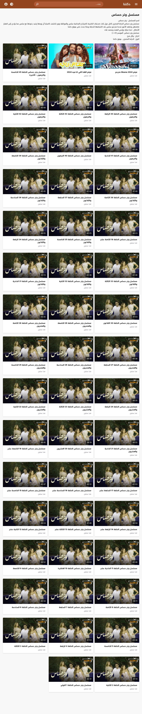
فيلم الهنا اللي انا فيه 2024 (79, 72)
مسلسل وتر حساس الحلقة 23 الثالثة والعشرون (75, 408)
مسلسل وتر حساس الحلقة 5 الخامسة (120, 646)
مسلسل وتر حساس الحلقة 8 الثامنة (121, 607)
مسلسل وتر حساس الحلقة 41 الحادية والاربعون (121, 157)
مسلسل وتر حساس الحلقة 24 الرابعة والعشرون (121, 408)
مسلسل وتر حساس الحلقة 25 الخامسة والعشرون (28, 366)
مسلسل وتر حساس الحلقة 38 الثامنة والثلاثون (120, 199)
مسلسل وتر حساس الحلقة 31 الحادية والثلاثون (29, 283)
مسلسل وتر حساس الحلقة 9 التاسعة (29, 568)
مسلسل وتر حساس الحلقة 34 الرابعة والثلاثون (29, 241)
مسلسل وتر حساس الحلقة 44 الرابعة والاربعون (121, 115)
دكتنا (126, 4)
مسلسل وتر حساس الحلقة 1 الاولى (76, 685)
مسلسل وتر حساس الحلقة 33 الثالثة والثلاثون (121, 283)
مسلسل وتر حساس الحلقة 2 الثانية (121, 685)
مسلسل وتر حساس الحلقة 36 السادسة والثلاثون (28, 199)
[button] (37, 4)
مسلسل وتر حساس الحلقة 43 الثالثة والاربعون (75, 115)
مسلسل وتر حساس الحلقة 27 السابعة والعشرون (120, 366)
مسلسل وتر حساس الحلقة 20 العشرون (74, 448)
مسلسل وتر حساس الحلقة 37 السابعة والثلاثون (74, 199)
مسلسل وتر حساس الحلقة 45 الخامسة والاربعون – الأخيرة (28, 73)
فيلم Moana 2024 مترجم (126, 72)
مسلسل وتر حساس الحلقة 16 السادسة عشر (71, 490)
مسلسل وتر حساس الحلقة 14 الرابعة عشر (118, 529)
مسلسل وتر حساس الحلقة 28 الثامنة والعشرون (29, 324)
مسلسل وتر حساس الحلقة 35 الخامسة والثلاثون (74, 241)
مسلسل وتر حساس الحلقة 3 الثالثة (29, 646)
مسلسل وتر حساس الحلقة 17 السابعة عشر (118, 490)
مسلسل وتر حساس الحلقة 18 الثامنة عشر (118, 239)
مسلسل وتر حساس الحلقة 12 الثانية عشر (27, 529)
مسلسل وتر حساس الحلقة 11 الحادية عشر (118, 568)
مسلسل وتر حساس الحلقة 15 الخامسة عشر (26, 490)
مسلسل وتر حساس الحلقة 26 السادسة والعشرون (74, 366)
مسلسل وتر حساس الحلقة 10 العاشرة (74, 568)
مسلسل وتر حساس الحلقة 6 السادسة (28, 607)
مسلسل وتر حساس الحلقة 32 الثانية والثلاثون (75, 283)
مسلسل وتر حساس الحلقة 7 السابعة (75, 607)
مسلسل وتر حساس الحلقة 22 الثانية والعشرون (29, 408)
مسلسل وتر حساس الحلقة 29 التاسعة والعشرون (74, 324)
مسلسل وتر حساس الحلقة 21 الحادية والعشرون (121, 450)
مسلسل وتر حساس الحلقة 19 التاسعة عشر (26, 448)
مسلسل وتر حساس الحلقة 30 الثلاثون (120, 323)
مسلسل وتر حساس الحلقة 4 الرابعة (75, 646)
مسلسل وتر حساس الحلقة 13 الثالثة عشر (73, 529)
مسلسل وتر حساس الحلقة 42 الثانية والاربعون (29, 115)
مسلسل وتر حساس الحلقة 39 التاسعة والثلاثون (28, 157)
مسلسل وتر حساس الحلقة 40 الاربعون (74, 155)
